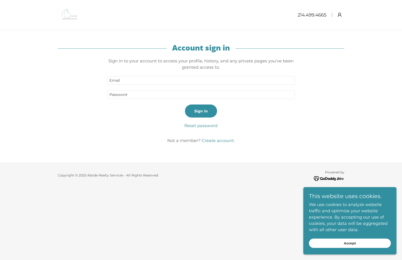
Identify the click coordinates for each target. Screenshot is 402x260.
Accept (350, 243)
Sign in (201, 111)
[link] (70, 14)
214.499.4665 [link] (312, 15)
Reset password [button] (201, 125)
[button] (339, 15)
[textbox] (201, 80)
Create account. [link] (218, 140)
